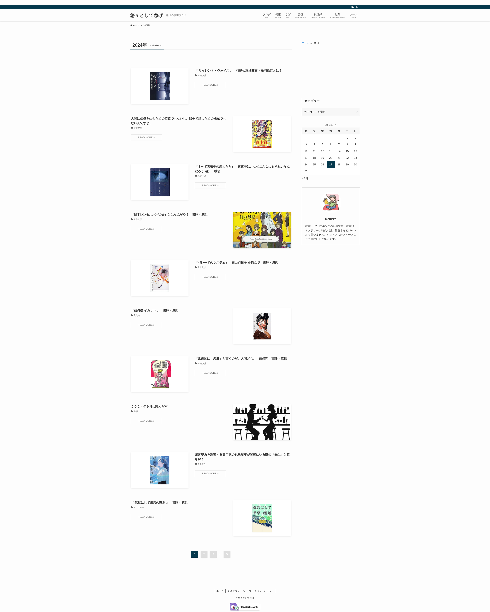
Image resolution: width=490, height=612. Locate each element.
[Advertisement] (331, 72)
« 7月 (305, 178)
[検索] (357, 7)
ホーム (306, 42)
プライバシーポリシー (261, 591)
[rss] (352, 7)
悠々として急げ (146, 15)
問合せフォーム (236, 591)
